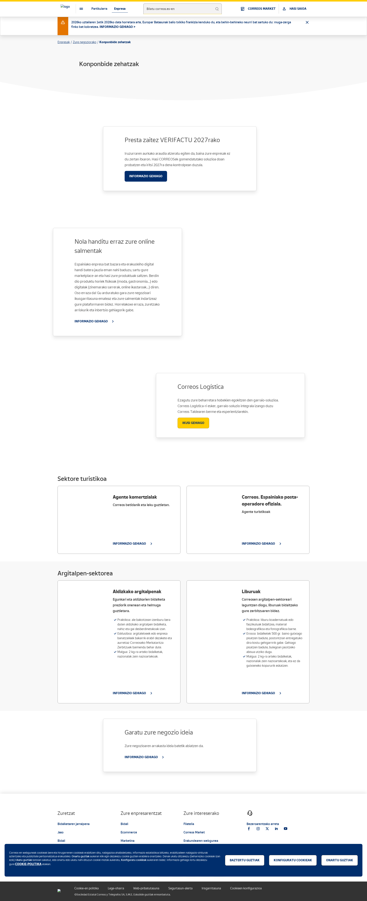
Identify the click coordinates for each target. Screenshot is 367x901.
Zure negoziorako (84, 42)
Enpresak (64, 42)
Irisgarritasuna (211, 888)
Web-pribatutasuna (146, 888)
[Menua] (78, 9)
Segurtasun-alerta (180, 888)
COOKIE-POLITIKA (28, 864)
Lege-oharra (116, 888)
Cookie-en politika (86, 888)
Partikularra (99, 9)
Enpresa (120, 9)
